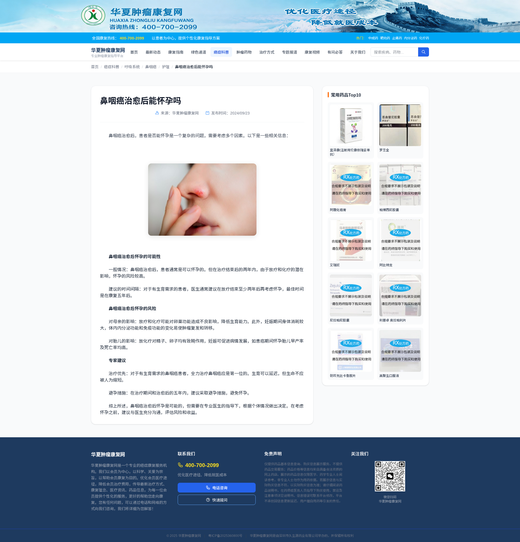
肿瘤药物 (244, 52)
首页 (134, 52)
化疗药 (424, 38)
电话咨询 (219, 487)
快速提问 (219, 499)
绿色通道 (198, 52)
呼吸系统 (132, 66)
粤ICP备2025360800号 (225, 535)
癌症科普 (221, 52)
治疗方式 (266, 52)
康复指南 (175, 52)
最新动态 (153, 52)
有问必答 (335, 52)
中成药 (373, 38)
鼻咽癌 (151, 66)
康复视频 (312, 52)
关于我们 (357, 52)
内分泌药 (410, 38)
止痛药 (397, 38)
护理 (166, 66)
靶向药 (385, 38)
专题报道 (289, 52)
